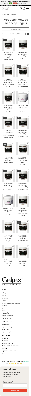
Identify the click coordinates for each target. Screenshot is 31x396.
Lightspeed (26, 361)
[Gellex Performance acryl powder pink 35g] (22, 44)
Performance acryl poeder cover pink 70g (23, 185)
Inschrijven (15, 391)
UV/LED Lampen (7, 315)
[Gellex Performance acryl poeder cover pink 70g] (22, 175)
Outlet (4, 300)
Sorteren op (11, 34)
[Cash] (18, 364)
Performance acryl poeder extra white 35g (23, 261)
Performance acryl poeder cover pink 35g (8, 107)
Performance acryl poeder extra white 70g (8, 185)
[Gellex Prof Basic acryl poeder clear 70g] (22, 97)
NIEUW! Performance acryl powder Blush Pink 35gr (22, 211)
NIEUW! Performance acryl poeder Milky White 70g (8, 133)
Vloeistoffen (6, 313)
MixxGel (4, 305)
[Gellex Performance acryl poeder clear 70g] (22, 122)
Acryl (3, 310)
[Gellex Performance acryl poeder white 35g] (8, 226)
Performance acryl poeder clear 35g (8, 261)
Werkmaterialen (7, 318)
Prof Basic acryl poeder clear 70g (22, 107)
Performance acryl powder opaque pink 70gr (8, 55)
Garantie (4, 348)
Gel (3, 308)
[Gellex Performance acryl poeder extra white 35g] (22, 251)
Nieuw (4, 295)
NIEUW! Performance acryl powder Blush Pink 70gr (22, 81)
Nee (15, 3)
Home (3, 14)
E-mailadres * (8, 382)
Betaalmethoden (7, 343)
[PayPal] (21, 364)
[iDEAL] (12, 364)
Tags (7, 14)
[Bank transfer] (7, 364)
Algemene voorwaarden (9, 351)
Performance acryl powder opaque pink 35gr (22, 159)
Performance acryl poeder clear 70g (22, 132)
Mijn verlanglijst (7, 332)
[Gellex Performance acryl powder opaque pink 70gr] (8, 44)
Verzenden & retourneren (10, 346)
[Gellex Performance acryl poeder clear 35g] (8, 251)
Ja (10, 3)
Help (3, 353)
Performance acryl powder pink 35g (22, 54)
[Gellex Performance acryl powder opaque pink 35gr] (22, 148)
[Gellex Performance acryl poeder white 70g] (22, 226)
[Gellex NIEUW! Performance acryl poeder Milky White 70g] (8, 122)
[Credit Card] (10, 364)
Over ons (5, 338)
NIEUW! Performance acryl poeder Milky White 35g (8, 81)
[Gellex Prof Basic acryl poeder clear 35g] (8, 200)
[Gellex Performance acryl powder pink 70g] (8, 148)
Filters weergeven (15, 29)
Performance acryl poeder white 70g (22, 236)
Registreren (5, 324)
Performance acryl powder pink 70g (8, 158)
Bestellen (5, 341)
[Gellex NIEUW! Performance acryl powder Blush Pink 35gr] (22, 200)
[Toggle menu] (27, 8)
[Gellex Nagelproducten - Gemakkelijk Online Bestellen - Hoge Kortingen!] (5, 8)
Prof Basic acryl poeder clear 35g (8, 210)
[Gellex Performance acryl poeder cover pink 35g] (8, 97)
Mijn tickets (5, 329)
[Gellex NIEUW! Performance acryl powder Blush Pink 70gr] (22, 70)
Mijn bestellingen (7, 327)
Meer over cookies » (22, 3)
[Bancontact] (15, 364)
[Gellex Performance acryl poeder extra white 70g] (8, 175)
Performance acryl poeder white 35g (8, 236)
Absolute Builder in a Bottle (11, 303)
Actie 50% (5, 298)
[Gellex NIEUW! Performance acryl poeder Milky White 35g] (8, 70)
